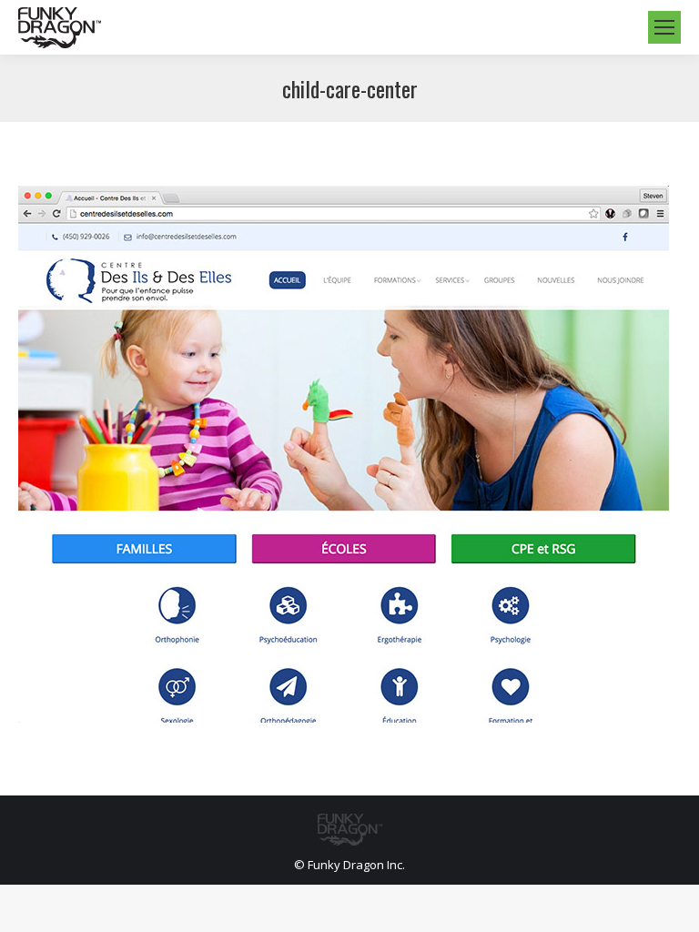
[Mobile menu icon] (664, 27)
